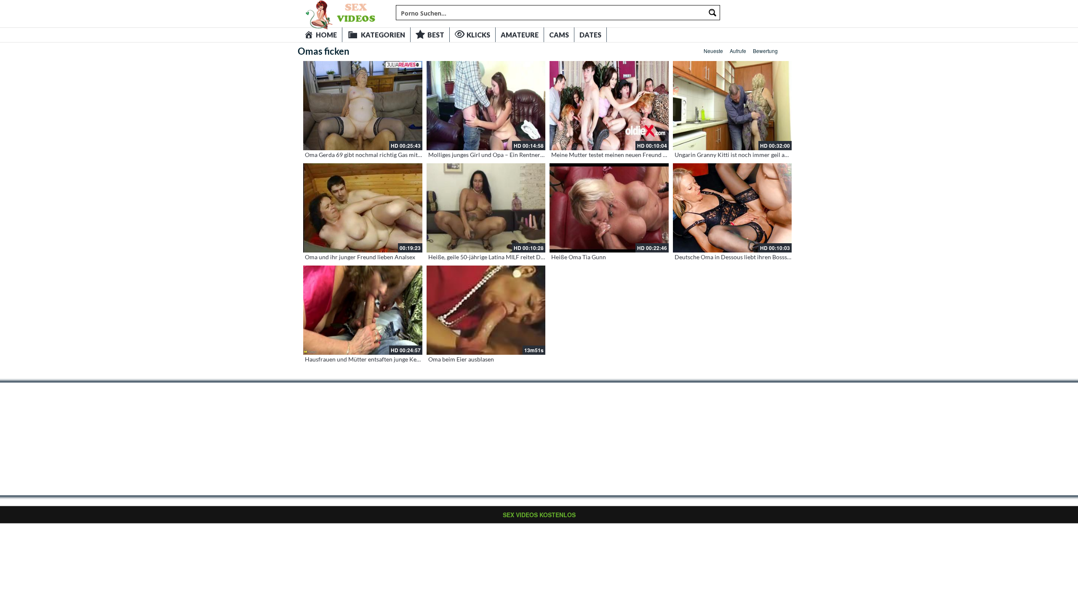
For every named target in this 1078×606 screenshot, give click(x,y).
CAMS (559, 35)
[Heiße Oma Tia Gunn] (609, 207)
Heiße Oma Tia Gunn (578, 256)
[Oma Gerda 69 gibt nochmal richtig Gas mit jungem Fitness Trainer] (362, 105)
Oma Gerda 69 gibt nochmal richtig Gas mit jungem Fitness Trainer (391, 154)
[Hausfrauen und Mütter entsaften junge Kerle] (362, 310)
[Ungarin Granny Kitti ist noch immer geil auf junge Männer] (732, 105)
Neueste (713, 50)
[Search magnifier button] (712, 12)
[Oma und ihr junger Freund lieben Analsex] (362, 207)
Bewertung (765, 50)
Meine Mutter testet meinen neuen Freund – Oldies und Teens (631, 154)
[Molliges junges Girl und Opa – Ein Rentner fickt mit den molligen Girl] (486, 105)
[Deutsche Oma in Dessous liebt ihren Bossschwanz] (732, 207)
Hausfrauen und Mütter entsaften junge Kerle (364, 359)
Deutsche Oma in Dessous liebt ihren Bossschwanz (741, 256)
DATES (590, 35)
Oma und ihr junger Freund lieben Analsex (360, 256)
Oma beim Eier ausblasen (461, 359)
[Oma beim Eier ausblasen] (486, 310)
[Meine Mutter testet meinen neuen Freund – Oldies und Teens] (609, 105)
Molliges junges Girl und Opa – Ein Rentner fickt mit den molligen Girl (518, 154)
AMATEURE (520, 35)
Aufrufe (738, 50)
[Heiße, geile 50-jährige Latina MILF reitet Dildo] (486, 207)
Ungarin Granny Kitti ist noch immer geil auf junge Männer (751, 154)
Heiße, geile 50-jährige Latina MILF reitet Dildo (489, 256)
